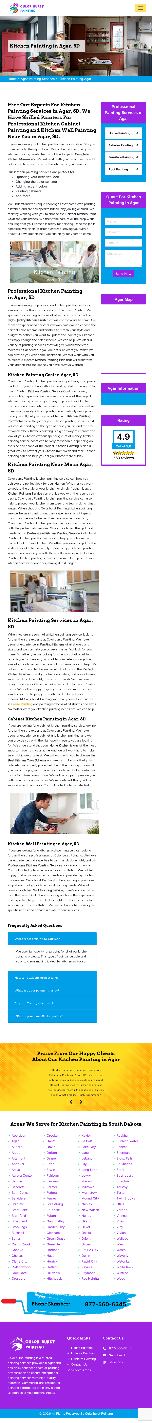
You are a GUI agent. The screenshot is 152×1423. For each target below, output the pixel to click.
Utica (120, 1209)
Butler (16, 1243)
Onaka (86, 1238)
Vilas (120, 1226)
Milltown (88, 1192)
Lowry (86, 1180)
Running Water (127, 1146)
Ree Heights (91, 1283)
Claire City (20, 1266)
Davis (51, 1152)
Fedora (52, 1197)
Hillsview (53, 1278)
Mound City (90, 1203)
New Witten (90, 1215)
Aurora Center (22, 1180)
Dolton (52, 1158)
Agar (15, 1146)
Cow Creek (20, 1278)
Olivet (86, 1232)
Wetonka (123, 1266)
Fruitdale (53, 1215)
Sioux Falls (125, 1163)
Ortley (86, 1249)
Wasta (121, 1255)
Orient (86, 1243)
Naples (87, 1209)
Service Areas (81, 1375)
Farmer (52, 1192)
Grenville (53, 1249)
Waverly (122, 1261)
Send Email (117, 1360)
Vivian (121, 1238)
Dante (51, 1146)
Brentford (19, 1221)
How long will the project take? (36, 977)
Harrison (53, 1255)
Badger (17, 1186)
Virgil (120, 1232)
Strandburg (125, 1180)
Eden (50, 1169)
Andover (18, 1169)
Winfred (122, 1278)
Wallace (122, 1243)
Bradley (17, 1209)
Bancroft (18, 1192)
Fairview (53, 1186)
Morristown (90, 1197)
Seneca (122, 1152)
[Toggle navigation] (140, 8)
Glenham (53, 1238)
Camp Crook (21, 1249)
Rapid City (89, 1266)
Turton (121, 1197)
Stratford (123, 1186)
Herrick (52, 1266)
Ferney (52, 1203)
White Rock (125, 1272)
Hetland (52, 1272)
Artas (16, 1175)
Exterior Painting (83, 1358)
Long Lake (89, 1175)
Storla (121, 1175)
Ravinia (87, 1272)
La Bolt (87, 1146)
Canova (17, 1255)
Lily (84, 1169)
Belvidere (19, 1203)
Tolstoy (122, 1192)
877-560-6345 (105, 1309)
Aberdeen (19, 1140)
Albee (16, 1158)
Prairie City (90, 1255)
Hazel (51, 1261)
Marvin (87, 1186)
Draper (52, 1163)
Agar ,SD (116, 1367)
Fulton (51, 1221)
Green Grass (56, 1243)
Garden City (56, 1232)
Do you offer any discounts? (33, 1003)
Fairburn (53, 1180)
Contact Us (79, 1369)
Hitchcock (54, 1283)
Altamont (18, 1163)
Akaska (17, 1152)
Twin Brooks (126, 1203)
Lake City (89, 1152)
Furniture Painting (83, 1364)
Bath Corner (21, 1197)
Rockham (123, 1140)
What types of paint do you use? (37, 938)
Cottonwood (21, 1272)
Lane (85, 1158)
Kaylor (86, 1140)
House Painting (82, 1353)
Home (12, 79)
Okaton (87, 1226)
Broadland (19, 1226)
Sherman (123, 1158)
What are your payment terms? (36, 990)
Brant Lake (20, 1215)
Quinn (86, 1261)
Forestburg (55, 1209)
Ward (120, 1249)
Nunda (86, 1221)
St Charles (124, 1169)
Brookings (19, 1232)
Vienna (122, 1221)
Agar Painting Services (38, 79)
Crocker (53, 1140)
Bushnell (18, 1238)
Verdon (122, 1215)
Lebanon (88, 1163)
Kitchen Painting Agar (75, 79)
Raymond (89, 1278)
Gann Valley (55, 1226)
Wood (121, 1283)
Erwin (51, 1175)
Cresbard (19, 1283)
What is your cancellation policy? (38, 1016)
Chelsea (18, 1261)
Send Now (123, 274)
